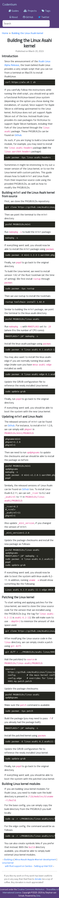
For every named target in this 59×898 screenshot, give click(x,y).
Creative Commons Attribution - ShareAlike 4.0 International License (31, 891)
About (14, 17)
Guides (15, 11)
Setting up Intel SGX (43, 866)
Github (18, 135)
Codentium (10, 4)
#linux (17, 859)
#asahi (24, 859)
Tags (47, 11)
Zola (38, 895)
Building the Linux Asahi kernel (27, 33)
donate (38, 879)
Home (5, 33)
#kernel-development (45, 859)
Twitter (45, 17)
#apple (31, 859)
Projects (32, 11)
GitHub (29, 17)
